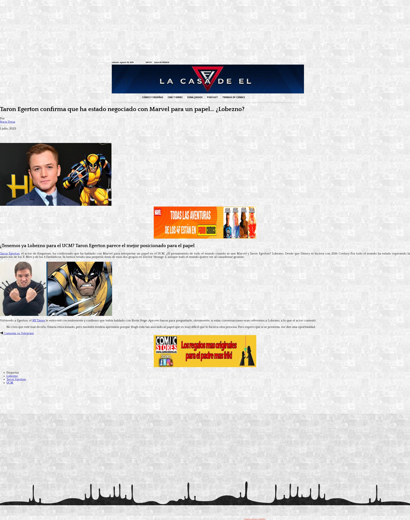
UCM (9, 382)
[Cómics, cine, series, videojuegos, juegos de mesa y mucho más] (188, 79)
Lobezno (12, 376)
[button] (273, 97)
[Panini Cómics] (205, 237)
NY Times (38, 320)
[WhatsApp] (39, 133)
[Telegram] (286, 62)
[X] (291, 62)
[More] (62, 133)
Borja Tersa (7, 122)
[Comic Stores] (205, 366)
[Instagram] (271, 62)
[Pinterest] (51, 133)
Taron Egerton (10, 253)
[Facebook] (266, 62)
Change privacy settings (255, 519)
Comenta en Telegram (18, 333)
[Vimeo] (259, 62)
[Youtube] (296, 62)
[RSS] (276, 62)
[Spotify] (281, 62)
